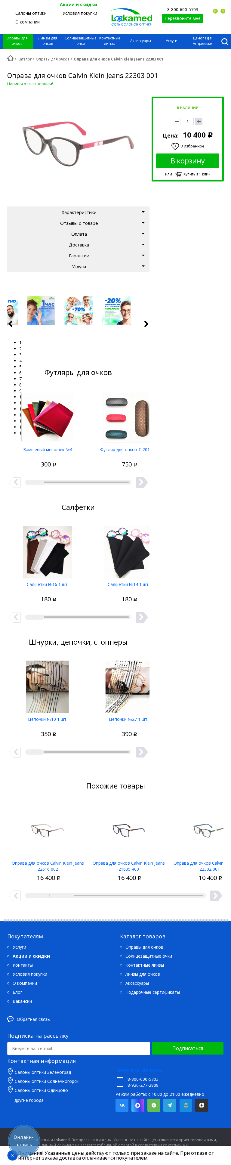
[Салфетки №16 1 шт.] (48, 549)
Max (137, 1105)
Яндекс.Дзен (201, 1105)
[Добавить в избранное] (26, 458)
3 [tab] (20, 355)
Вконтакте (122, 1105)
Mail (185, 1105)
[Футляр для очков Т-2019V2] (129, 415)
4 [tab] (20, 361)
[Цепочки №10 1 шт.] (48, 684)
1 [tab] (20, 342)
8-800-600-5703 (182, 9)
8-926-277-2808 (143, 1085)
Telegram (169, 1105)
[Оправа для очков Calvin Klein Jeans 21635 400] (129, 828)
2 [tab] (20, 349)
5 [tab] (20, 367)
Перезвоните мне (183, 18)
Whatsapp (153, 1105)
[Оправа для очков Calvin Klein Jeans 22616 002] (48, 828)
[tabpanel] (78, 310)
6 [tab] (20, 373)
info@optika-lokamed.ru (139, 1070)
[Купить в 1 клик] (36, 458)
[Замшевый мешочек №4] (48, 415)
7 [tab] (20, 379)
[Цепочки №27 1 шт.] (129, 684)
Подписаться (187, 1048)
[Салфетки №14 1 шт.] (129, 549)
